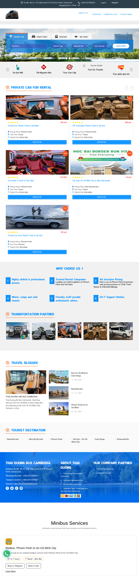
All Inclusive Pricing (111, 279)
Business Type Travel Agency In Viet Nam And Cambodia (74, 489)
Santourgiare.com (126, 509)
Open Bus (96, 14)
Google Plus (16, 488)
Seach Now (121, 46)
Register (115, 3)
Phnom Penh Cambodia (72, 484)
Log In (103, 3)
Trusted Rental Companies (71, 279)
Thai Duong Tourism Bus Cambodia (71, 474)
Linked (21, 488)
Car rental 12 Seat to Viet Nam (21, 180)
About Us (83, 13)
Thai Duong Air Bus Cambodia (21, 396)
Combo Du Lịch (111, 14)
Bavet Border (77, 389)
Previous (127, 88)
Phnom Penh (56, 439)
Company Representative (73, 480)
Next (131, 88)
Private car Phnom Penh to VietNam (23, 125)
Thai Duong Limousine (105, 469)
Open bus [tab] (63, 37)
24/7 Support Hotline (112, 296)
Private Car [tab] (18, 37)
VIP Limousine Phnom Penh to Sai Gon (88, 125)
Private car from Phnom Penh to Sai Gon (25, 235)
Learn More (11, 571)
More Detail (37, 142)
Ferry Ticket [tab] (41, 37)
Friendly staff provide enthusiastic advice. (68, 298)
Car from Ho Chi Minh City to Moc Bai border (91, 180)
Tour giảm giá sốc (121, 74)
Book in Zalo (33, 566)
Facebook (7, 488)
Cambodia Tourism (103, 473)
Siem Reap (100, 439)
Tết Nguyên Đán (43, 72)
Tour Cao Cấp (69, 72)
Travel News (126, 14)
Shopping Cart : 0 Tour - (69, 5)
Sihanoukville (123, 439)
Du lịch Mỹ (18, 72)
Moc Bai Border (36, 439)
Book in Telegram (15, 566)
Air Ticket (83, 37)
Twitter (12, 488)
